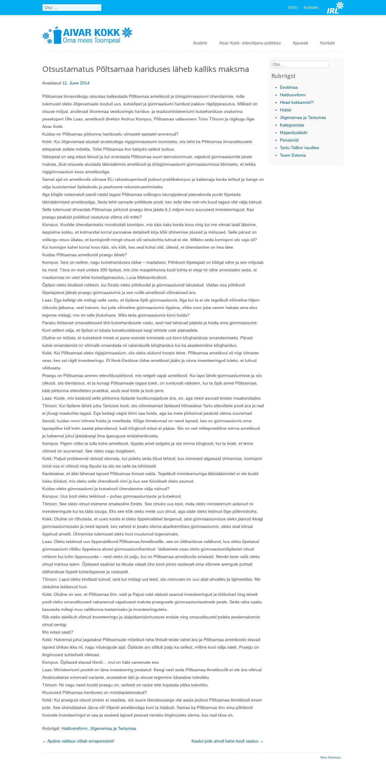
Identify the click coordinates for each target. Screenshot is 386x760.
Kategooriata (292, 125)
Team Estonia (293, 155)
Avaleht (200, 42)
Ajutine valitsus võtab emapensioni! (78, 741)
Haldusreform (74, 728)
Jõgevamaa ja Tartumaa (113, 728)
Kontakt (327, 42)
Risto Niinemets (331, 757)
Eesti (293, 7)
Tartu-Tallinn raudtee (299, 147)
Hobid (285, 109)
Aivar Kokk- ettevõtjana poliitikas (250, 42)
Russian (311, 7)
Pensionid (289, 140)
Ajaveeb (300, 42)
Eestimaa (289, 87)
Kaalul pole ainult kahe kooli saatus (227, 741)
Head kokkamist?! (297, 102)
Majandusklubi (293, 132)
